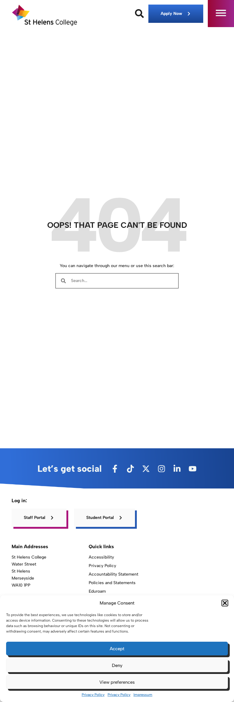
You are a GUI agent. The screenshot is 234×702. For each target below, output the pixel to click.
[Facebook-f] (115, 469)
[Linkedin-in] (177, 469)
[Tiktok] (130, 469)
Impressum (142, 695)
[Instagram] (161, 469)
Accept (117, 648)
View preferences (117, 682)
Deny (117, 665)
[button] (225, 603)
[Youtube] (193, 469)
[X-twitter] (146, 469)
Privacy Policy (93, 695)
